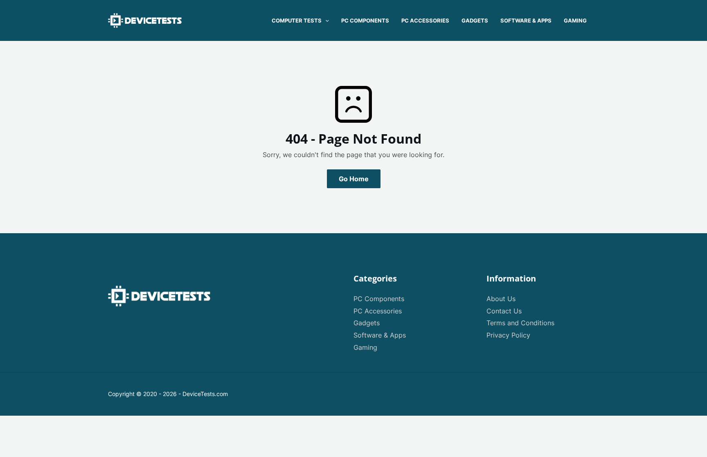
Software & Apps (380, 335)
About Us (501, 299)
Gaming (365, 347)
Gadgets (367, 323)
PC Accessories (378, 311)
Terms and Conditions (520, 323)
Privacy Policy (508, 335)
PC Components (379, 299)
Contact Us (504, 311)
